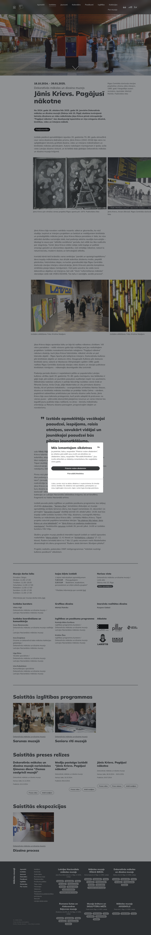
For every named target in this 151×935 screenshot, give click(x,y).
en (98, 447)
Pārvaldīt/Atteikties (75, 473)
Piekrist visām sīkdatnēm (75, 468)
